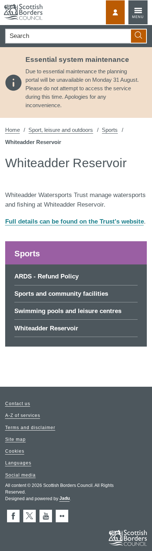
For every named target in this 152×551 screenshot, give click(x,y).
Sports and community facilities (61, 293)
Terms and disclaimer (30, 427)
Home (12, 130)
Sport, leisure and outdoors (60, 130)
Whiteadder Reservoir (46, 328)
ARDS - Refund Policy (46, 276)
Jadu (64, 498)
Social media (20, 475)
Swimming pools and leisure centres (67, 311)
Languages (18, 463)
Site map (15, 439)
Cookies (14, 451)
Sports (110, 130)
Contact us (17, 403)
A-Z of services (22, 415)
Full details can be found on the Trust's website (74, 221)
